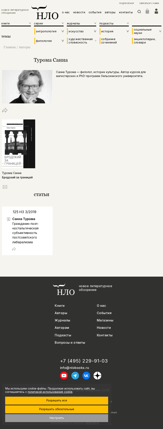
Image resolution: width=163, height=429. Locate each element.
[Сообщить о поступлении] (5, 187)
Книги (60, 306)
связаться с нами (149, 3)
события (95, 12)
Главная (10, 47)
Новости (104, 328)
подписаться (126, 3)
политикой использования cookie (50, 391)
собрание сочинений (109, 40)
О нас (101, 306)
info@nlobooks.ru (74, 368)
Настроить (56, 417)
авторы (110, 12)
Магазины (105, 320)
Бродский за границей (17, 177)
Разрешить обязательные (56, 409)
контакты (126, 12)
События (104, 313)
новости (79, 12)
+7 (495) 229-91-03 (84, 361)
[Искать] (139, 12)
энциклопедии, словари (145, 40)
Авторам (62, 328)
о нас (66, 12)
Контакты (105, 335)
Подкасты (63, 335)
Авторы (24, 47)
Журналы (62, 320)
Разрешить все (56, 400)
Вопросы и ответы (70, 342)
